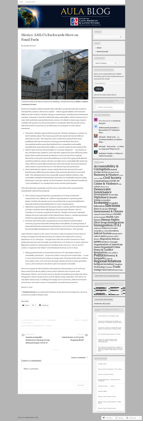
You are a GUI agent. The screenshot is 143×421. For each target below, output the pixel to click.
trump (97, 269)
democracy (105, 187)
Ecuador (113, 203)
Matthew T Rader (106, 153)
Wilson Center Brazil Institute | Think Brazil (109, 402)
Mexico (30, 323)
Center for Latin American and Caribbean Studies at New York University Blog (107, 341)
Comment (80, 385)
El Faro (112, 386)
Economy (101, 203)
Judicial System (102, 233)
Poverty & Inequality (106, 257)
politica (115, 253)
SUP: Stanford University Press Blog (109, 334)
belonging (111, 172)
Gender (117, 214)
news (97, 241)
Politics (100, 255)
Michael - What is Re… (108, 137)
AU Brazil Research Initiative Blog (108, 316)
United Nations (107, 270)
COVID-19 (114, 181)
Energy (29, 326)
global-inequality (100, 217)
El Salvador (104, 209)
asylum (104, 172)
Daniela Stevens (29, 292)
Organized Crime (110, 247)
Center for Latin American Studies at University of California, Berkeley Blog (110, 321)
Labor (96, 236)
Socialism (108, 264)
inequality (98, 231)
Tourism (109, 267)
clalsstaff (27, 320)
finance (110, 214)
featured (103, 214)
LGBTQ (116, 236)
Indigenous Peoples (110, 228)
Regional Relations (107, 261)
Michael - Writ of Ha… (108, 147)
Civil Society (112, 178)
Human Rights (110, 219)
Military (115, 239)
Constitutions (101, 181)
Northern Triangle (109, 242)
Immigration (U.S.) (107, 225)
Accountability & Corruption (106, 167)
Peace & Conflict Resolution (103, 251)
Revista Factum (102, 386)
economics (105, 200)
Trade (116, 266)
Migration (105, 239)
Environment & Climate (42, 326)
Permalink (51, 320)
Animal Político (102, 391)
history (97, 220)
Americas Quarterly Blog (105, 374)
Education (99, 206)
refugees (109, 258)
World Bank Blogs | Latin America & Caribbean (109, 380)
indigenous (98, 228)
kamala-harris (117, 234)
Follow (98, 89)
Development (101, 194)
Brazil (117, 172)
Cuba (120, 184)
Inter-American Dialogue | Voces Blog (110, 369)
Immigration (116, 222)
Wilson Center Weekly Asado (107, 408)
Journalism (113, 231)
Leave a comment (81, 320)
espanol (97, 214)
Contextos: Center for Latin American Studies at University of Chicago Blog (109, 328)
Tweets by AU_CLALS (102, 304)
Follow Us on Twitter (103, 300)
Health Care (112, 217)
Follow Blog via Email (104, 70)
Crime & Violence (106, 183)
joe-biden (105, 231)
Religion (98, 264)
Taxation (118, 264)
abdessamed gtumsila (108, 128)
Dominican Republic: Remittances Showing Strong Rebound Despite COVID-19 (38, 340)
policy (109, 253)
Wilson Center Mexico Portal (107, 396)
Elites (96, 209)
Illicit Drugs (100, 222)
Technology (100, 267)
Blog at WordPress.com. (28, 417)
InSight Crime (102, 364)
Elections (112, 206)
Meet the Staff (30, 2)
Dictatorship (113, 195)
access (102, 162)
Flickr (78, 102)
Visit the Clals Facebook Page (107, 276)
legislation (109, 236)
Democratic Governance (102, 190)
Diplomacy (101, 197)
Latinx (102, 236)
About (21, 2)
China (101, 178)
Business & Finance (106, 174)
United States (119, 270)
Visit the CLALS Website (105, 107)
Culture (97, 186)
